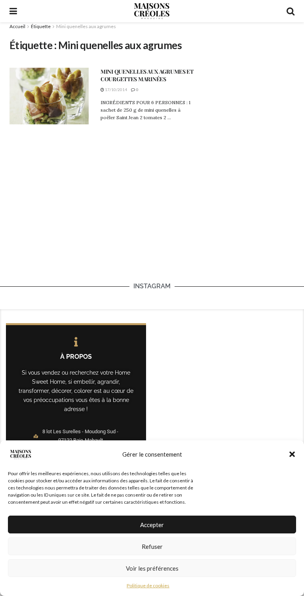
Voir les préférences (152, 568)
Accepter (152, 524)
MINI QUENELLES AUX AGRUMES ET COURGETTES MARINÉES (147, 75)
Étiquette (41, 26)
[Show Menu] (13, 11)
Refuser (152, 546)
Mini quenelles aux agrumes (86, 26)
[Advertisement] (250, 70)
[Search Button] (290, 11)
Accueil (17, 26)
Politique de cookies (148, 585)
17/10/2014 (115, 89)
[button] (292, 454)
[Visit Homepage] (151, 11)
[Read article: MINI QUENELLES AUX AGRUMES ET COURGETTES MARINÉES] (49, 96)
